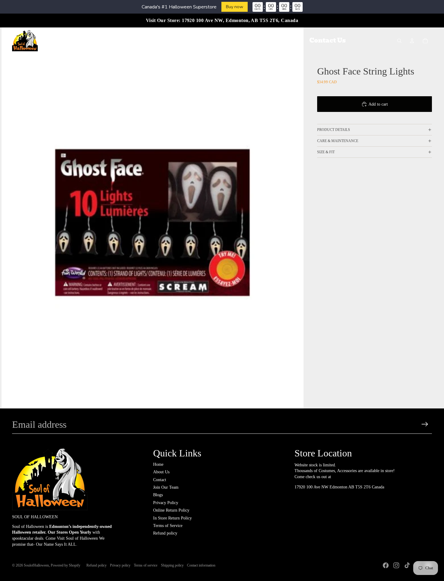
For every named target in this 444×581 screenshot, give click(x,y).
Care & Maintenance (337, 141)
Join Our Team (166, 487)
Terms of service (145, 565)
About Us (161, 472)
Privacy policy (120, 565)
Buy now (234, 7)
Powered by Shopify (65, 565)
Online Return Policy (171, 510)
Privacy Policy (165, 502)
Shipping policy (172, 565)
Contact (159, 480)
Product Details (333, 130)
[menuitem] (108, 40)
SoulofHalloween (36, 565)
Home (158, 464)
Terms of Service (167, 525)
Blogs (158, 495)
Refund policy (165, 533)
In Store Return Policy (172, 518)
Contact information (201, 565)
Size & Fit (326, 152)
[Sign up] (425, 424)
